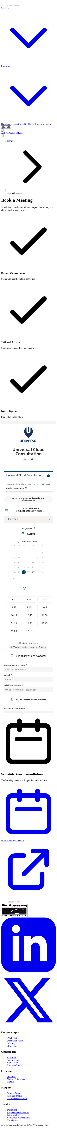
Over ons (5, 124)
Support (39, 124)
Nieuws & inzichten (19, 124)
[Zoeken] (2, 130)
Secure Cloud (13, 1060)
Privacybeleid (13, 1115)
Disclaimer (12, 1110)
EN (8, 127)
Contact (31, 124)
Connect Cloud (14, 1065)
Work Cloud (12, 1062)
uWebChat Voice (15, 1040)
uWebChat (12, 1038)
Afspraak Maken (15, 1096)
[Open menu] (2, 135)
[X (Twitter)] (28, 1027)
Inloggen (47, 124)
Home (10, 141)
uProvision (12, 1046)
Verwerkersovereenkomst (18, 1117)
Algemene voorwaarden (18, 1112)
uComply (11, 1043)
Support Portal (13, 1093)
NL (3, 127)
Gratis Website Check (17, 1098)
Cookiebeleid (13, 1120)
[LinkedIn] (28, 971)
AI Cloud (11, 1057)
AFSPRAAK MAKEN (12, 133)
